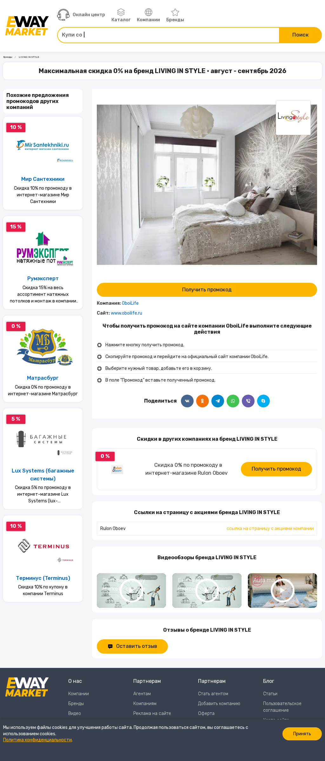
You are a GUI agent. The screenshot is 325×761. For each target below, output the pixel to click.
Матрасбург (43, 378)
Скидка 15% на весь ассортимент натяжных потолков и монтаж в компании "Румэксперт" (43, 294)
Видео (74, 713)
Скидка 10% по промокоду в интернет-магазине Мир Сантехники (43, 195)
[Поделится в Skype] (263, 401)
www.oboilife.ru (126, 313)
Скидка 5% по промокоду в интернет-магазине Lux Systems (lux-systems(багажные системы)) (43, 494)
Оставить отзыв (136, 646)
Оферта (206, 713)
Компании (148, 20)
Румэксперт (43, 278)
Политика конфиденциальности (37, 740)
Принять (302, 734)
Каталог (120, 20)
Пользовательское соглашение (282, 707)
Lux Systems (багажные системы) (43, 475)
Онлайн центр (89, 14)
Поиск (300, 35)
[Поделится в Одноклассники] (202, 401)
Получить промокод (207, 290)
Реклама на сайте (152, 713)
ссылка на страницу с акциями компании (270, 528)
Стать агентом (213, 693)
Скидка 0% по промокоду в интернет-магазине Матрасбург (43, 390)
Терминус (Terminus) (43, 578)
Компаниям (144, 703)
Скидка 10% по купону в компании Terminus (43, 590)
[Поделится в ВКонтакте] (187, 401)
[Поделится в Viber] (248, 401)
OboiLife (130, 303)
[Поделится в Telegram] (217, 401)
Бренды (175, 20)
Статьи (270, 693)
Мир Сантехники (42, 179)
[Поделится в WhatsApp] (233, 401)
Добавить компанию (219, 703)
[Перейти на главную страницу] (27, 25)
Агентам (142, 693)
